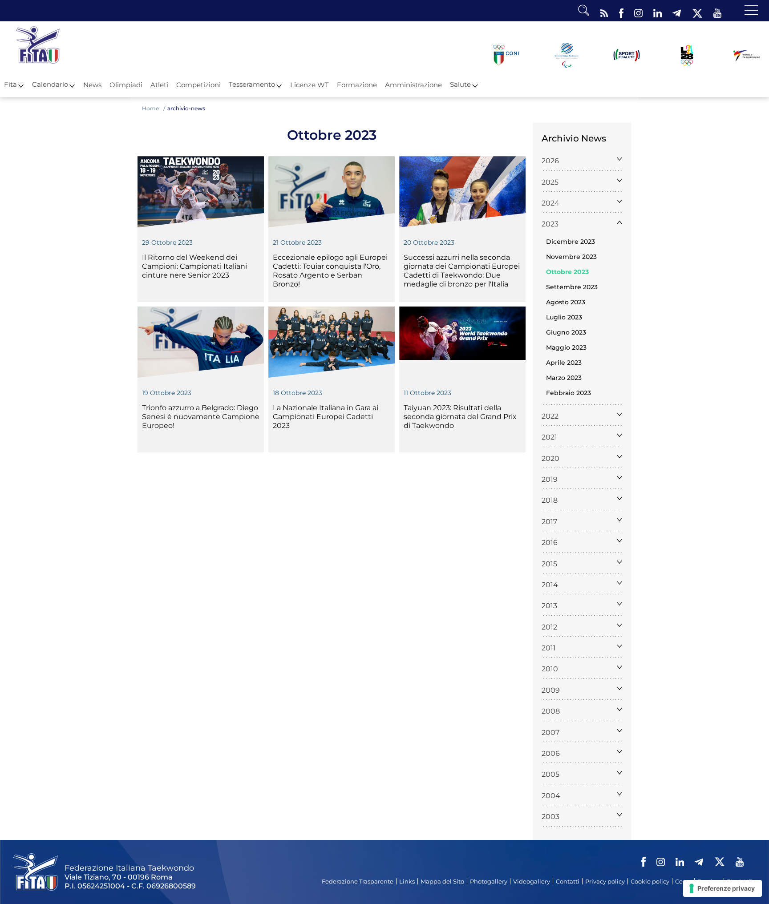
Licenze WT (309, 85)
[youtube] (717, 11)
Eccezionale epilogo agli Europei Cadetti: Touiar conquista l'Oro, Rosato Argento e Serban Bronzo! (330, 270)
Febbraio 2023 (568, 393)
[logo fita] (38, 44)
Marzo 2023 (564, 378)
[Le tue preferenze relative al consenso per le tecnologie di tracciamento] (722, 888)
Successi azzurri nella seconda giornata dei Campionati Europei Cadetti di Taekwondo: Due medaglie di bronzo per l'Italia (462, 270)
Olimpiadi (125, 85)
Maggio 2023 (566, 347)
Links (407, 881)
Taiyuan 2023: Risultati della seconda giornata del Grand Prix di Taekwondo (460, 417)
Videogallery (531, 881)
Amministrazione (413, 85)
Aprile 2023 (564, 363)
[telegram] (676, 11)
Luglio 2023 (564, 317)
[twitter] (697, 11)
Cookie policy (650, 881)
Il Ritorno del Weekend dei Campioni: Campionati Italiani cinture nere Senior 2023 (194, 266)
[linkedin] (657, 11)
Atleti (159, 85)
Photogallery (488, 881)
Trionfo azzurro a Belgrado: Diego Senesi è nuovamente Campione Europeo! (200, 417)
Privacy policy (605, 881)
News (92, 85)
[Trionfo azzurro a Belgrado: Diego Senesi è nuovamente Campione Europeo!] (201, 342)
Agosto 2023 (565, 302)
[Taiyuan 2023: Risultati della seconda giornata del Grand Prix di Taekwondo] (462, 342)
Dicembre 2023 (570, 242)
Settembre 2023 (572, 287)
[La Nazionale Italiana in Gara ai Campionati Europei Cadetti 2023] (331, 342)
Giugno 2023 (566, 332)
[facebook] (621, 11)
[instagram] (638, 11)
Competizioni (198, 85)
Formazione (357, 85)
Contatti (567, 881)
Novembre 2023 (571, 257)
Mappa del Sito (442, 881)
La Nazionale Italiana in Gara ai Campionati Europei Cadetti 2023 (325, 417)
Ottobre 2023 (567, 272)
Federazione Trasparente (357, 881)
